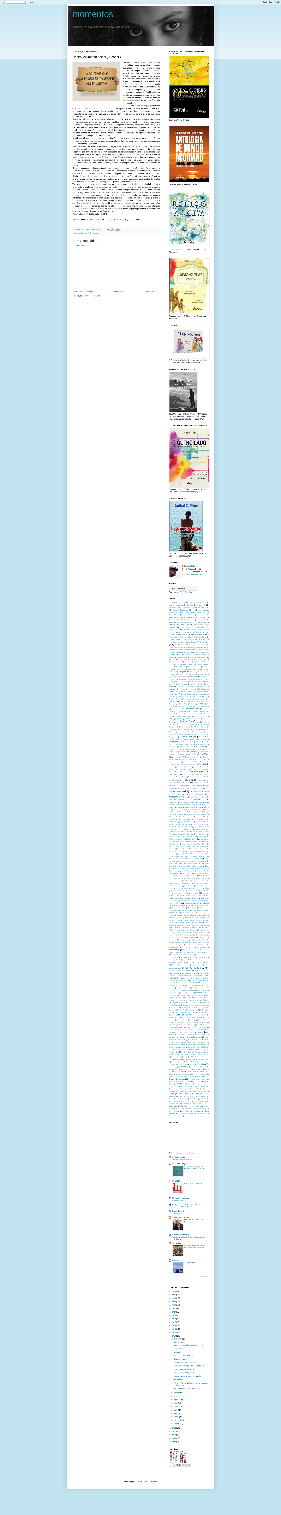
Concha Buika (181, 714)
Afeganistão (173, 612)
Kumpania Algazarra (188, 878)
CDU (198, 689)
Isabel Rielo (175, 841)
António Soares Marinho (186, 649)
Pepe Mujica (173, 995)
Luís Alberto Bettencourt (179, 898)
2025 (174, 1295)
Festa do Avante (195, 772)
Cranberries (197, 719)
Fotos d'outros (183, 783)
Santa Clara (186, 1037)
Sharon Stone (174, 1047)
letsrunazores (177, 891)
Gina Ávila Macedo (199, 814)
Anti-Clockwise (180, 645)
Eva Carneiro (202, 759)
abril (176, 1413)
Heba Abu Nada (200, 827)
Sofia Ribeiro (192, 1052)
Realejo (193, 1020)
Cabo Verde (193, 677)
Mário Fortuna (189, 932)
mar (204, 917)
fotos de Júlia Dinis (192, 788)
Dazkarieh (172, 729)
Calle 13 (175, 679)
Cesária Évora (186, 694)
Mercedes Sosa (200, 940)
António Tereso (203, 649)
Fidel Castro (173, 774)
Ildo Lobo (189, 834)
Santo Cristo (181, 1040)
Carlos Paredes (181, 684)
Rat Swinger (198, 1017)
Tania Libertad (204, 1062)
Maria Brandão (203, 920)
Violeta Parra (181, 1099)
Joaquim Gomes (197, 856)
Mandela (174, 910)
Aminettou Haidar (189, 629)
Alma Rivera (173, 622)
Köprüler (174, 878)
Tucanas (172, 1081)
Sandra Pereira (174, 1037)
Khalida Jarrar (180, 876)
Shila (183, 1047)
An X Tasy (182, 632)
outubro (177, 1393)
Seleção (203, 1042)
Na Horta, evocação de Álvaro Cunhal (188, 1345)
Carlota (179, 686)
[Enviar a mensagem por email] (108, 229)
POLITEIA (176, 1181)
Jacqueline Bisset (188, 844)
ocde (197, 970)
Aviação (172, 659)
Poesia (206, 1000)
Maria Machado (182, 925)
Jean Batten (192, 846)
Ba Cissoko (184, 659)
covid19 (179, 719)
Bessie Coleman (193, 667)
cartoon (172, 689)
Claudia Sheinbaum (202, 706)
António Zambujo (177, 652)
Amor (173, 632)
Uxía (179, 1086)
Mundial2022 (189, 955)
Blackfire (198, 669)
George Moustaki (184, 814)
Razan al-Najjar (183, 1020)
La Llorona (202, 878)
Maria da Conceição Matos (181, 922)
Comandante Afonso (192, 709)
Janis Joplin (173, 846)
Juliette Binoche (200, 871)
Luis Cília (184, 900)
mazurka (202, 937)
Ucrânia (190, 1081)
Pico (200, 997)
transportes (201, 1076)
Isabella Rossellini (189, 841)
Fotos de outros (94, 233)
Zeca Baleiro (197, 1111)
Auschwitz (193, 657)
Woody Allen (197, 1103)
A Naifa (179, 607)
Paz (207, 988)
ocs (203, 970)
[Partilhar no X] (113, 229)
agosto (177, 1400)
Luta (179, 903)
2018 (174, 1319)
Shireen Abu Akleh (194, 1047)
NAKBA (186, 957)
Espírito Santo (184, 754)
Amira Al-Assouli (203, 629)
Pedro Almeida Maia (186, 990)
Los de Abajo (190, 895)
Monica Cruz (181, 952)
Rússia (200, 1032)
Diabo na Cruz (192, 734)
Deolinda (202, 729)
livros (196, 893)
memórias (172, 940)
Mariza (189, 935)
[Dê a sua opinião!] (111, 229)
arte (173, 654)
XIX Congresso (197, 1106)
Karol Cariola (185, 873)
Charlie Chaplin (189, 696)
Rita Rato (184, 1025)
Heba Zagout (173, 829)
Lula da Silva (196, 900)
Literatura (186, 893)
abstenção (187, 607)
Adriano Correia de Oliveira (183, 610)
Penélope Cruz (200, 993)
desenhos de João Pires (186, 732)
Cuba (198, 722)
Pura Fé (175, 1012)
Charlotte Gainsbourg (193, 699)
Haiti (189, 824)
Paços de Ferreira (182, 983)
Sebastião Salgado (190, 1042)
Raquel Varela (186, 1017)
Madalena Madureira (192, 903)
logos (180, 895)
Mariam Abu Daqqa (199, 925)
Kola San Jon (204, 876)
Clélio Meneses (177, 709)
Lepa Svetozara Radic (185, 888)
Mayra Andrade (189, 937)
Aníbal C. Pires (191, 566)
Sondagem (180, 1054)
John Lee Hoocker (182, 858)
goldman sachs (187, 817)
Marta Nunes (174, 937)
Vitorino (203, 1099)
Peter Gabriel (182, 997)
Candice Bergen (185, 681)
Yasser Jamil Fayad (199, 1108)
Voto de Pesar (184, 1101)
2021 (174, 1309)
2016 (174, 1326)
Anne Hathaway (174, 642)
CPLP (188, 719)
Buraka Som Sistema (179, 677)
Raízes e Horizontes (180, 1198)
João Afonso (197, 851)
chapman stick (176, 696)
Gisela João (173, 817)
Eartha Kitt (180, 744)
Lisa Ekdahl (199, 891)
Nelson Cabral (189, 962)
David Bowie (183, 727)
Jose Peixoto (197, 866)
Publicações (204, 1010)
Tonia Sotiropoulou (182, 1074)
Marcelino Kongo (175, 920)
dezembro (178, 1339)
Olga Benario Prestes (189, 973)
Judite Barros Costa (187, 868)
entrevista (193, 752)
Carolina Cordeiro (200, 686)
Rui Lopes (172, 1032)
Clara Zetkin (173, 706)
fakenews (193, 764)
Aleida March (201, 615)
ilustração (186, 836)
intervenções (191, 839)
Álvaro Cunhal (185, 625)
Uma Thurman (187, 1084)
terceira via (173, 1067)
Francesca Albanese (176, 802)
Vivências (172, 1101)
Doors (171, 744)
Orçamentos (178, 1380)
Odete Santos (174, 973)
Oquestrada (199, 975)
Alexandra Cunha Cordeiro (196, 617)
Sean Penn (176, 1042)
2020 (174, 1312)
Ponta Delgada (174, 1005)
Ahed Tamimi (184, 612)
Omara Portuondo (186, 975)
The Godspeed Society (198, 1067)
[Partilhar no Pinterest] (119, 229)
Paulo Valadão (198, 988)
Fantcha (172, 767)
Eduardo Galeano (186, 747)
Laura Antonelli (174, 883)
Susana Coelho (203, 1059)
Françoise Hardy (189, 804)
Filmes (197, 774)
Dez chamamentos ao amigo (182, 1159)
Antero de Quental (189, 642)
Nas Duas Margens (180, 1164)
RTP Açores (201, 1030)
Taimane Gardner (177, 1062)
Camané (184, 679)
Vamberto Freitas (193, 1089)
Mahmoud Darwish (178, 908)
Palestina (196, 983)
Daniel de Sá (194, 724)
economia (203, 744)
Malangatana (204, 908)
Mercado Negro (185, 940)
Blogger (154, 1482)
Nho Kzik (174, 965)
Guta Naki (200, 822)
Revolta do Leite (184, 1022)
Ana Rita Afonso (197, 634)
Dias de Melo (204, 737)
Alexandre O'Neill (175, 620)
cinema (202, 704)
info (207, 836)
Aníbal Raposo (187, 639)
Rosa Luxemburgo (200, 1027)
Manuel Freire (176, 915)
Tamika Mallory (191, 1062)
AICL (204, 612)
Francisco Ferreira (175, 804)
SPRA (186, 1057)
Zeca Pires (183, 1113)
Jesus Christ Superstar (198, 849)
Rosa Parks (173, 1030)
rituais (192, 1025)
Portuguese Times (199, 1005)
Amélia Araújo (185, 627)
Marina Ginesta (190, 930)
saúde (206, 1040)
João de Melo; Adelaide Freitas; (190, 854)
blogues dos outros (187, 672)
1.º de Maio (188, 605)
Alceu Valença (188, 615)
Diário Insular (185, 737)
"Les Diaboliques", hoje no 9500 (186, 1362)
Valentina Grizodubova (191, 1086)
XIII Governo (182, 1106)
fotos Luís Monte (195, 794)
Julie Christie (187, 871)
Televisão (201, 1064)
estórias (178, 757)
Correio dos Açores (199, 716)
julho (176, 1403)
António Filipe (195, 647)
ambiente (172, 627)
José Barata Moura (190, 863)
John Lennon (197, 858)
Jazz (182, 846)
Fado (197, 762)
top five (195, 1074)
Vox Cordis (197, 1101)
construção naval (195, 714)
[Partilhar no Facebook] (116, 229)
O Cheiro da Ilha (178, 1157)
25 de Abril (201, 605)
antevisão (204, 642)
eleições (189, 749)
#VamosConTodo (175, 605)
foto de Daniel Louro (195, 777)
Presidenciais (183, 1007)
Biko (179, 669)
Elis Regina (201, 749)
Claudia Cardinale (186, 706)
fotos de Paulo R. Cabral (199, 792)
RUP (192, 1032)
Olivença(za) (204, 973)
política (192, 1003)
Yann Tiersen (185, 1108)
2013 (174, 1336)
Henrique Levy (187, 829)
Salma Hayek (192, 1034)
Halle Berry (197, 824)
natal (185, 960)
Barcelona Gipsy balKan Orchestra (196, 662)
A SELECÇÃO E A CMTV (193, 1183)
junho (176, 1407)
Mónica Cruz (193, 952)
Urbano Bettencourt (202, 1084)
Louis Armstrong (203, 895)
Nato (179, 962)
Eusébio (192, 759)
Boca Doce (186, 674)
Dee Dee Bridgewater (188, 729)
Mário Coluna (176, 932)
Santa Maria (197, 1037)
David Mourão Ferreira (198, 727)
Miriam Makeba (200, 947)
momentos (92, 14)
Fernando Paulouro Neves (188, 769)
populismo (186, 1005)
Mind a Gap (186, 947)
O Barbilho (187, 970)
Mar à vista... (177, 1243)
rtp (193, 1030)
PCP (173, 990)
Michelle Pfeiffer (174, 942)
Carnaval (188, 686)
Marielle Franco (189, 927)
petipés (193, 997)
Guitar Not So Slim (187, 822)
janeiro (177, 1424)
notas (179, 968)
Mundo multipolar (203, 955)
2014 (174, 1332)
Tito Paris (184, 1069)
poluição (203, 1002)
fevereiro (177, 1420)
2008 (174, 1442)
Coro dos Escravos (183, 716)
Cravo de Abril (178, 1211)
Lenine (197, 886)
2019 (174, 1315)
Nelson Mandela (203, 962)
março (176, 1417)
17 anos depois (189, 1263)
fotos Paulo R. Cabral (198, 797)
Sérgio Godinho (186, 1044)
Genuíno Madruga (195, 812)
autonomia (202, 657)
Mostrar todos (204, 1277)
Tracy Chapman (174, 1076)
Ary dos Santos (185, 654)
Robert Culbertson (202, 1025)
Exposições (188, 762)
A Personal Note (178, 1200)
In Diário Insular (93, 219)
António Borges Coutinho (178, 647)
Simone (206, 1047)
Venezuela (182, 1091)
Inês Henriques (198, 836)
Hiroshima (199, 829)
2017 (174, 1322)
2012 (174, 1428)
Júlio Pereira (173, 873)
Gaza (192, 809)
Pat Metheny (183, 985)
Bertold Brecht (181, 667)
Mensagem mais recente (83, 292)
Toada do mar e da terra (200, 1069)
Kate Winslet (197, 873)
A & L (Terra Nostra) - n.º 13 (184, 1373)
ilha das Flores (201, 834)
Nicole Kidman (185, 965)
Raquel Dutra (173, 1017)
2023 (174, 1302)
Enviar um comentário (85, 246)
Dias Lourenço (177, 739)
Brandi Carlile (197, 674)
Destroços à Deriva (176, 734)
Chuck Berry (183, 704)
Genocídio (182, 812)
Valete (182, 1089)
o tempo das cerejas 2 (181, 1217)
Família (202, 764)
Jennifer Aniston (182, 849)
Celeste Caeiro (174, 691)
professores (193, 1010)
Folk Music (181, 777)
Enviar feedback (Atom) (91, 296)
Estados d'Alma (201, 754)
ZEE (191, 1113)
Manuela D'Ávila (175, 917)
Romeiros (187, 1027)
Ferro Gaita (181, 772)
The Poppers (173, 1069)
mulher (203, 952)
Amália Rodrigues (200, 625)
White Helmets (184, 1103)
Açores (206, 607)
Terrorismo (183, 1067)
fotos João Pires (178, 794)
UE (199, 1081)
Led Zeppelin (197, 883)
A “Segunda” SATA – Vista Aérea (186, 1205)
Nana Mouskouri (199, 957)
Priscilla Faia (181, 1010)
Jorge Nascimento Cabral (185, 861)
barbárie (178, 662)
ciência (193, 704)
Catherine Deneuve (187, 689)
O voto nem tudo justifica (183, 1356)
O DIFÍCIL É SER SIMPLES (182, 1207)
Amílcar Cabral (174, 629)
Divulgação (173, 742)
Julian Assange (174, 871)
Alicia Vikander (189, 620)
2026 (174, 1291)
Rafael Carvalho (185, 1015)
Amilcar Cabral (199, 627)
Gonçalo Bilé (201, 817)
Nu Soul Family (174, 970)
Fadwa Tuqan (182, 764)
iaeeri (193, 832)
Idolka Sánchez (203, 832)
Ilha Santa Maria (174, 836)
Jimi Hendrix (185, 851)
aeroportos (202, 610)
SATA (196, 1039)
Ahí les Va (196, 612)
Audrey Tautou (182, 657)
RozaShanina (184, 1030)
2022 (174, 1305)
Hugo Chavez (180, 832)
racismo (198, 1012)
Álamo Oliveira (174, 615)
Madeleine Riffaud (197, 905)
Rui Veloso (183, 1032)
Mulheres (173, 955)
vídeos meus (199, 1094)
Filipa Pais (187, 774)
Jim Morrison (173, 851)
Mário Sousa (201, 932)
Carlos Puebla (195, 684)
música (175, 957)
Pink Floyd (181, 1000)
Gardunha (183, 809)
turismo (180, 1081)
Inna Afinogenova (177, 839)
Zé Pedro (186, 1111)
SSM (192, 1057)
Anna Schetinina (200, 639)
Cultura (206, 722)
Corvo (171, 719)
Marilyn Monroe (176, 930)
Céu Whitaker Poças (201, 694)
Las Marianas (201, 881)
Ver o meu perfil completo (192, 575)
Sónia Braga (191, 1054)
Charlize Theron (175, 699)
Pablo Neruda (195, 980)
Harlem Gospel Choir (184, 827)
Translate (188, 592)
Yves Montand (174, 1111)
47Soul (171, 607)
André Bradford (174, 637)
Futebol (179, 807)
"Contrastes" (173, 602)
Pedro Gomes (174, 993)
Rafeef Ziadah (201, 1015)
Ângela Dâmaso (188, 637)
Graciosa (172, 819)
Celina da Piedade (202, 691)
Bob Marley (175, 674)
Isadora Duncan (203, 841)
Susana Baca (190, 1059)
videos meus (184, 1094)
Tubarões (203, 1079)
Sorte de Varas (203, 1054)
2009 (174, 1438)
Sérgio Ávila (173, 1044)
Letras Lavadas (202, 888)
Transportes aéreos (177, 1079)
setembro (178, 1396)
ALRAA (172, 625)
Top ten (203, 1074)
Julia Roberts (201, 868)
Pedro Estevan (201, 990)
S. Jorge (181, 1034)
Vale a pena (178, 1349)
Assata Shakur (200, 654)
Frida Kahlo (202, 804)
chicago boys (196, 701)
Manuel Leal (202, 915)
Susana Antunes (177, 1059)
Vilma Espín (183, 1096)
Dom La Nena (188, 742)
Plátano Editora (194, 1000)
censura (174, 694)
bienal (173, 669)
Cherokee (183, 701)
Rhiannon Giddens (199, 1022)
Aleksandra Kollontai (176, 617)
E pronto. (176, 1261)
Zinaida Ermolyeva (175, 1116)
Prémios (172, 1007)
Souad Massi (175, 1057)
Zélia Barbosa (201, 1113)
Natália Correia (195, 960)
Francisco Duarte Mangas (196, 802)
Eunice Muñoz (182, 759)
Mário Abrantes (203, 930)
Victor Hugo (202, 1091)
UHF (178, 1084)
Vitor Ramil (193, 1099)
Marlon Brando (201, 935)
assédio (171, 657)
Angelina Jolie (174, 639)
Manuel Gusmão (189, 915)
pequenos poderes (187, 995)
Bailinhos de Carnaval (198, 659)
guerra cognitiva (196, 819)
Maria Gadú (197, 922)
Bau (189, 664)
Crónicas (84, 233)
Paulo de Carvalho (183, 988)
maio (176, 1410)
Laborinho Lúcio (174, 881)
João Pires (184, 856)
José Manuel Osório (184, 866)
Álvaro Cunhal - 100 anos (183, 1369)
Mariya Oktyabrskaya (176, 935)
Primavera (195, 1007)
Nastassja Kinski (174, 960)
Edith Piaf (172, 747)
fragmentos (196, 799)
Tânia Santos (176, 1064)
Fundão (171, 807)
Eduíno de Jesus (175, 749)
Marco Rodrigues (189, 920)
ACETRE (197, 607)
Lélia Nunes (188, 886)
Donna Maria (201, 742)
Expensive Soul (174, 762)
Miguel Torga (197, 942)
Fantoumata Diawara (184, 767)
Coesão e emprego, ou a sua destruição (189, 1366)
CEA (204, 689)
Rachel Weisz (186, 1012)
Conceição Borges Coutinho (188, 711)
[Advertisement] (116, 268)
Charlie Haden (201, 696)
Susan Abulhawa (203, 1057)
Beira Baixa (198, 664)
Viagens (192, 1091)
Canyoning (197, 681)
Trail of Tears (189, 1076)
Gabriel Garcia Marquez (193, 807)
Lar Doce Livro (188, 881)
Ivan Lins (175, 844)
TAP (185, 1064)
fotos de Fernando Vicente (192, 785)
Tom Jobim (192, 1071)
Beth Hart (205, 667)
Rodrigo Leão (176, 1027)
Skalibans (198, 1049)
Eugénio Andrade (191, 757)
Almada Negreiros (187, 622)
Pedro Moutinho (186, 993)
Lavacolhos (186, 883)
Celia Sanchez (187, 691)
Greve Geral (182, 819)
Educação (200, 747)
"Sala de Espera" (192, 602)
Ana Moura (182, 634)
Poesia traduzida (179, 1002)
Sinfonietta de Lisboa (179, 1049)
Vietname (172, 1096)
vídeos (171, 1094)
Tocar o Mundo (178, 1071)
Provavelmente (177, 1213)
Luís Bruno (194, 898)
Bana (171, 662)
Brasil (207, 674)
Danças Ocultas (179, 724)
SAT (189, 1040)
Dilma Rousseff (189, 739)
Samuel (203, 1034)
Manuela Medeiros (191, 917)
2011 (174, 1431)
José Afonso (173, 863)
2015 (174, 1329)
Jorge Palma (201, 861)
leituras (179, 886)
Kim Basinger (192, 876)
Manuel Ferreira (203, 913)
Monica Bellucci (192, 950)
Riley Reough (173, 1025)
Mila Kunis (192, 945)
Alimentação (202, 620)
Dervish (171, 732)
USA (172, 1086)
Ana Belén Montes (196, 632)
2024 (174, 1298)
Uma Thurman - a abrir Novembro (186, 1389)
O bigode (177, 1352)
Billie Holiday (188, 669)
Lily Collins (188, 891)
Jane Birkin (202, 844)
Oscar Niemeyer (186, 978)
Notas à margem (180, 1359)
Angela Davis (201, 637)
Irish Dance (205, 839)
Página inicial (119, 292)
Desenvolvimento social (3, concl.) (187, 1376)
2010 (174, 1435)
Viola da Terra (194, 1096)
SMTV (180, 1052)
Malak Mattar (191, 908)
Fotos (186, 779)
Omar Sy (174, 975)
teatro (192, 1064)
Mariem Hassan (203, 927)
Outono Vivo (182, 980)
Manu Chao (191, 913)
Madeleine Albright (182, 905)
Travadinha (193, 1079)
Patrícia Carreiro (196, 985)
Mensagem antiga (152, 292)
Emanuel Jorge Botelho (177, 752)
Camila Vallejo (195, 679)
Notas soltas (193, 967)
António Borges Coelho (197, 645)
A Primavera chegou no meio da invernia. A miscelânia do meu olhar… (194, 1248)
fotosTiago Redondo (177, 799)
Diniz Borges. (201, 739)
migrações (186, 942)
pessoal (199, 995)
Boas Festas (204, 672)
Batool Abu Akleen (178, 664)
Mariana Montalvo (175, 927)
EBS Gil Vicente (191, 744)
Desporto (202, 732)
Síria (190, 1049)
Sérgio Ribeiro (201, 1044)
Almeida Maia (201, 622)
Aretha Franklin (203, 652)
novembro (178, 1342)
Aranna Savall (191, 652)
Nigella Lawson (197, 965)
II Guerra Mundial (177, 834)
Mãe (207, 905)
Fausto (197, 767)
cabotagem (205, 677)
